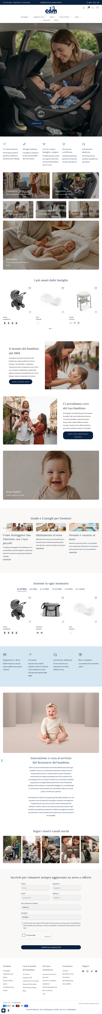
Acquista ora (31, 123)
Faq (44, 994)
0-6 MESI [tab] (33, 589)
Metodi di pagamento (50, 987)
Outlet (56, 20)
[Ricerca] (93, 8)
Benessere (47, 20)
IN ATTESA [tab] (22, 589)
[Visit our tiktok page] (92, 971)
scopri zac (15, 123)
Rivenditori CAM (67, 974)
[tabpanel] (51, 616)
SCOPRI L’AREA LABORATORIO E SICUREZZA (78, 435)
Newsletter (66, 977)
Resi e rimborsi (48, 990)
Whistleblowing (67, 980)
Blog (94, 2)
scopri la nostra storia (20, 382)
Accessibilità (66, 984)
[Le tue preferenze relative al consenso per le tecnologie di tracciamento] (2, 760)
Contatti (65, 971)
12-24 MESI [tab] (57, 589)
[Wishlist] (97, 7)
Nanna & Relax (64, 17)
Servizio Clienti (26, 2)
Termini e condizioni (49, 980)
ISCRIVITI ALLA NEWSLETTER (51, 947)
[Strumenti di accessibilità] (8, 1010)
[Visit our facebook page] (83, 971)
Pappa (52, 17)
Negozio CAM (17, 2)
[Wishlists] (3, 1011)
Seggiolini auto (39, 17)
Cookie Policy (17, 1002)
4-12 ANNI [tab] (80, 589)
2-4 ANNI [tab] (69, 589)
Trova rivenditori (7, 2)
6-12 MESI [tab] (44, 589)
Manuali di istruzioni (30, 984)
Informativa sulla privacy (50, 923)
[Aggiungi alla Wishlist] (29, 288)
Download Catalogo (29, 987)
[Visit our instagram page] (87, 971)
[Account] (84, 8)
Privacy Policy (6, 1002)
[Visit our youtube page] (96, 971)
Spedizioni (46, 984)
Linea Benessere (8, 987)
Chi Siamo (89, 2)
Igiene (77, 17)
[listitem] (51, 2)
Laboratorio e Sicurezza (31, 981)
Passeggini (24, 17)
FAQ (98, 2)
